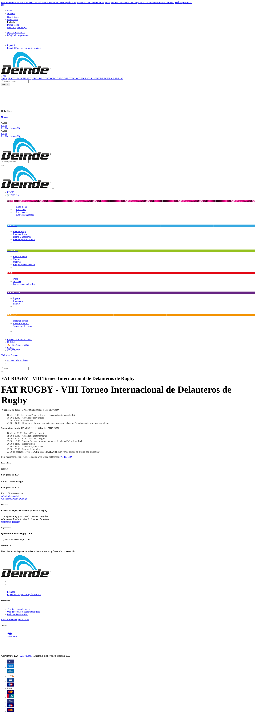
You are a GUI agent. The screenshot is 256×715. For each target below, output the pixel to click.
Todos (4, 78)
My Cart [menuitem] (5, 128)
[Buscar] (2, 165)
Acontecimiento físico (17, 360)
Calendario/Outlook (10, 498)
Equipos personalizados (24, 264)
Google (23, 498)
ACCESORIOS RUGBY (87, 78)
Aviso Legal (26, 655)
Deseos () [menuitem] (22, 27)
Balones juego (19, 231)
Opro (15, 278)
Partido (16, 303)
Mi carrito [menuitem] (11, 27)
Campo (16, 259)
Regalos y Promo (21, 323)
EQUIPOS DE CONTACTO (42, 78)
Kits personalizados (25, 215)
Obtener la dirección (10, 522)
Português (29, 48)
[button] (11, 45)
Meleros (17, 262)
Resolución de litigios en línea (15, 619)
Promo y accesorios (22, 237)
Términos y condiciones (18, 609)
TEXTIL (12, 78)
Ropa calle (21, 209)
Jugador (16, 298)
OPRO (60, 78)
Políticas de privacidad (17, 614)
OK (3, 5)
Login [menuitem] (4, 125)
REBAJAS (118, 78)
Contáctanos (12, 636)
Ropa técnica (22, 212)
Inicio (10, 633)
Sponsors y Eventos (22, 326)
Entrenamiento (20, 234)
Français (19, 48)
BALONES (22, 78)
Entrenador (18, 301)
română (37, 48)
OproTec (17, 281)
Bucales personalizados (24, 284)
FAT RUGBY (65, 457)
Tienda (9, 634)
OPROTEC (69, 78)
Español (11, 48)
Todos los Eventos (9, 355)
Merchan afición (20, 320)
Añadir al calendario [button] (10, 496)
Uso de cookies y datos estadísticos (23, 611)
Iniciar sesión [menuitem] (13, 25)
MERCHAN (106, 78)
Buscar (5, 84)
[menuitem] (11, 192)
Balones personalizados (24, 239)
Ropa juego (21, 207)
